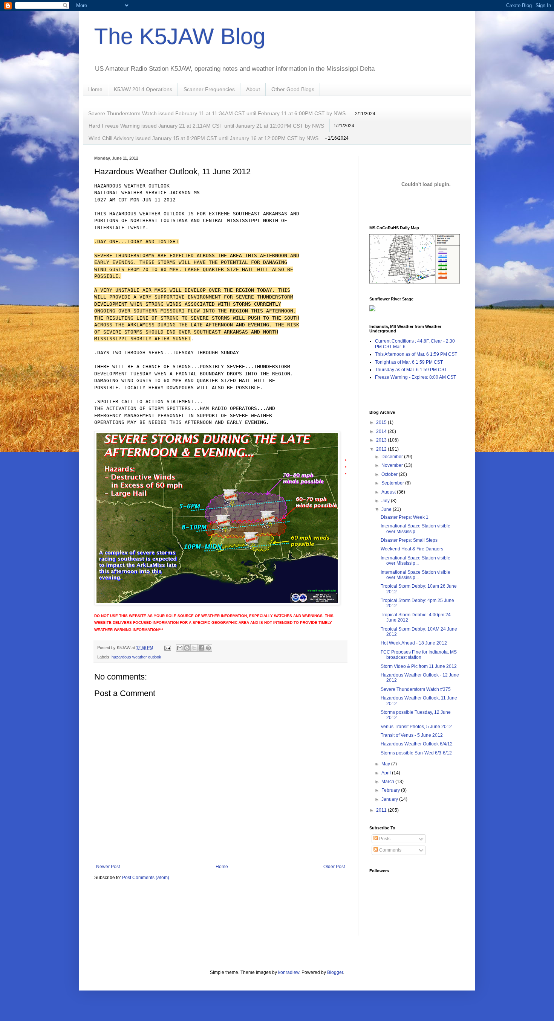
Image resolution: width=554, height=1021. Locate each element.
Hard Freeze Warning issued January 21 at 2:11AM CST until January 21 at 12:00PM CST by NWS (206, 126)
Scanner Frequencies (209, 89)
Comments (389, 850)
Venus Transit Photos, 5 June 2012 (416, 726)
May (386, 764)
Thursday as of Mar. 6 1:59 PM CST (411, 369)
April (386, 773)
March (388, 781)
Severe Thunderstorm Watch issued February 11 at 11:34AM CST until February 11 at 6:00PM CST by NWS (217, 113)
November (392, 465)
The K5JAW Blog (179, 36)
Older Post (334, 866)
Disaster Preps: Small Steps (409, 540)
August (389, 492)
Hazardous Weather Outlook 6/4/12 (417, 744)
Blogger (335, 972)
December (392, 456)
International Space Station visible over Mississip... (415, 528)
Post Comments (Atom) (145, 877)
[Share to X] (194, 648)
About (253, 89)
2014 (382, 431)
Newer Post (108, 866)
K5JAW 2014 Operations (143, 89)
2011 (382, 810)
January (390, 799)
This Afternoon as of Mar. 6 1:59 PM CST (416, 354)
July (386, 500)
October (390, 474)
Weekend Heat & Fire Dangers (412, 549)
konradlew (288, 972)
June (387, 509)
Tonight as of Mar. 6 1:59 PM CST (409, 362)
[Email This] (180, 648)
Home (95, 89)
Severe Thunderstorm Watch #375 (416, 689)
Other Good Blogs (292, 89)
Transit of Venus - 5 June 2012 (412, 735)
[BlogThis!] (187, 648)
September (393, 483)
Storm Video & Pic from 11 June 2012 (419, 666)
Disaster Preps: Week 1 (405, 517)
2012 (382, 449)
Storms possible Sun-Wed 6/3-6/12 (416, 753)
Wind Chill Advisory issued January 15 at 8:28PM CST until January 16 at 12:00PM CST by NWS (203, 138)
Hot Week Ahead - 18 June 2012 (414, 643)
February (391, 790)
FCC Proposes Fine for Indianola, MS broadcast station (419, 654)
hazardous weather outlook (136, 657)
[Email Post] (167, 647)
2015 (382, 422)
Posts (384, 838)
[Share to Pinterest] (208, 648)
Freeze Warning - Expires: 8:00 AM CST (415, 377)
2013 (382, 440)
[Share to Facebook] (201, 648)
